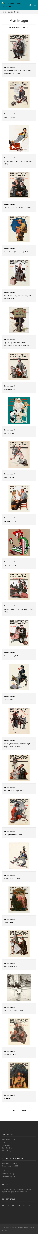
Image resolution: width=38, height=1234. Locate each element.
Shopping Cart (6, 1148)
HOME (4, 12)
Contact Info (6, 1145)
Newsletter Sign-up (8, 1177)
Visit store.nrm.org (8, 1174)
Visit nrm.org (6, 1171)
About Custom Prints (8, 1139)
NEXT (24, 1110)
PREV (14, 1110)
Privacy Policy (6, 1151)
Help (3, 1142)
